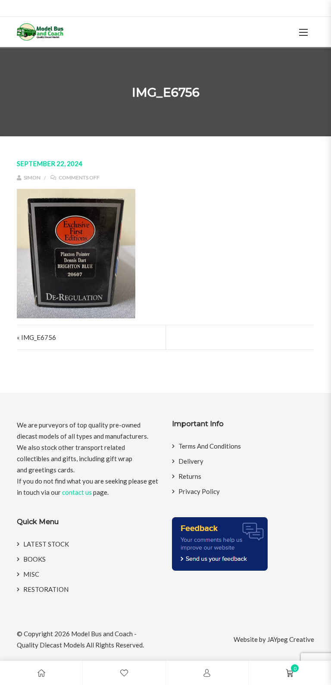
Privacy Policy (199, 491)
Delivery (190, 461)
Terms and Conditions (209, 446)
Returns (189, 476)
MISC (31, 574)
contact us (77, 492)
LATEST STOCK (46, 544)
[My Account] (206, 673)
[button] (303, 32)
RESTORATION (46, 589)
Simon (32, 177)
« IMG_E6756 (36, 337)
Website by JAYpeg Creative (274, 639)
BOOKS (34, 559)
